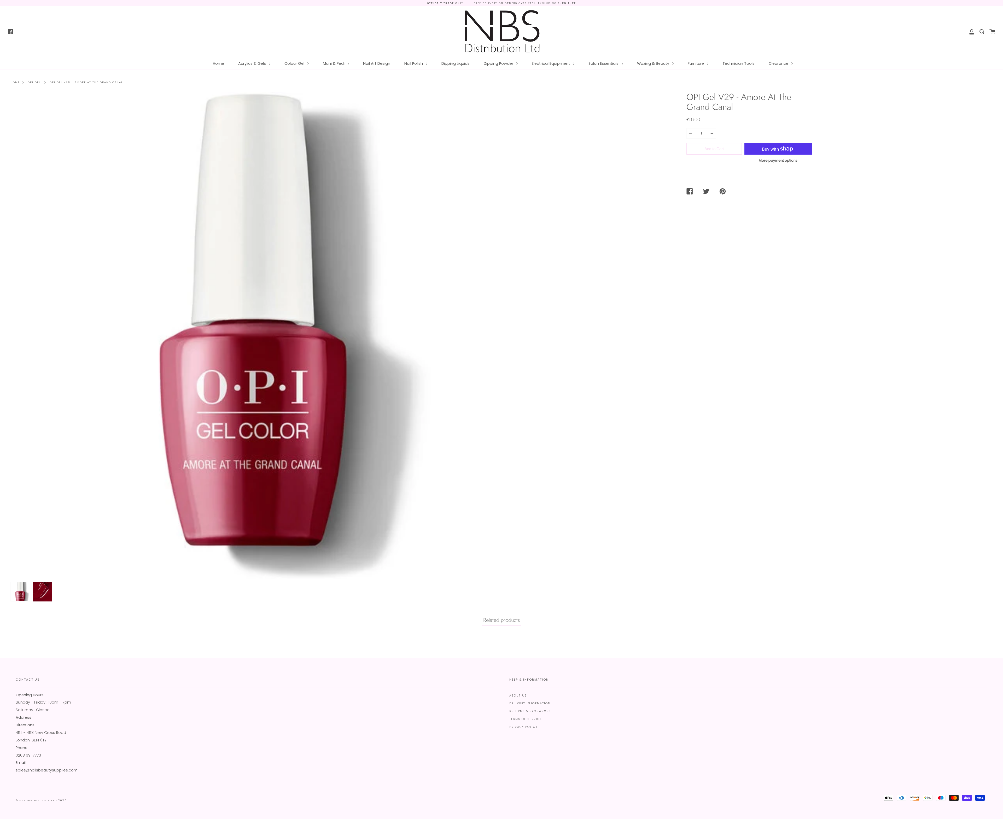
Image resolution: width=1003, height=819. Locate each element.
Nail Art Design (376, 63)
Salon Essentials (604, 63)
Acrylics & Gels (252, 63)
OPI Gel (34, 82)
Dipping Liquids (455, 63)
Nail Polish (414, 63)
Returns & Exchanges (530, 711)
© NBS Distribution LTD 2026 (41, 800)
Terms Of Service (525, 719)
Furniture (696, 63)
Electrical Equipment (551, 63)
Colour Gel (294, 63)
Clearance (779, 63)
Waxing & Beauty (653, 63)
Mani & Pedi (334, 63)
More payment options (778, 160)
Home (218, 63)
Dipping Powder (499, 63)
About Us (518, 696)
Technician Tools (738, 63)
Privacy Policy (523, 727)
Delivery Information (530, 703)
